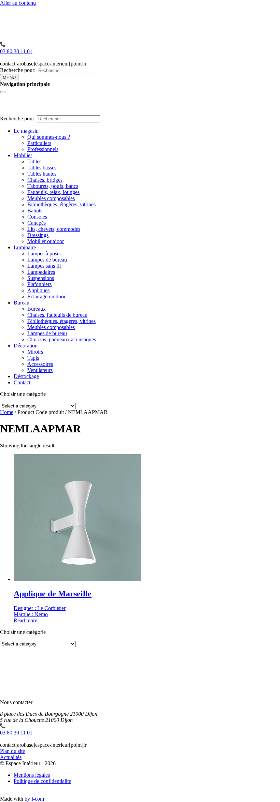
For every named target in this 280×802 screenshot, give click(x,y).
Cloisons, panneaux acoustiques (61, 339)
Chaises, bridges (44, 180)
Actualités (11, 757)
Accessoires (40, 364)
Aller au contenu (18, 3)
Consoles (37, 217)
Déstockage (26, 376)
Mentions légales (32, 775)
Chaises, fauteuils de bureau (57, 315)
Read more (25, 620)
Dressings (37, 235)
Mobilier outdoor (45, 241)
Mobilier (23, 155)
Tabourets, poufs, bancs (52, 186)
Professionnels (42, 149)
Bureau (21, 303)
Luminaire (25, 247)
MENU (9, 77)
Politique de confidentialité (42, 781)
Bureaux (36, 309)
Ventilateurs (40, 370)
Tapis (33, 358)
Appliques (38, 290)
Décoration (26, 345)
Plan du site (12, 751)
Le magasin (26, 131)
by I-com (34, 799)
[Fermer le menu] (2, 92)
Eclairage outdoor (46, 296)
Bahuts (34, 210)
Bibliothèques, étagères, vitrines (61, 204)
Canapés (36, 223)
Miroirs (35, 352)
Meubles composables (51, 198)
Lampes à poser (44, 253)
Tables (34, 161)
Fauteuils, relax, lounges (53, 192)
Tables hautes (41, 174)
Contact (22, 382)
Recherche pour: (18, 70)
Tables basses (41, 167)
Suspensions (40, 278)
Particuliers (39, 143)
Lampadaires (41, 272)
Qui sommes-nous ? (48, 137)
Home (6, 412)
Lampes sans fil (44, 266)
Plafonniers (39, 284)
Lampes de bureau (47, 260)
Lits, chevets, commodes (53, 229)
